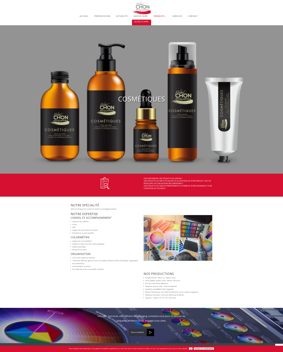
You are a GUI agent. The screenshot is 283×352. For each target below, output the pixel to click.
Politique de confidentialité (204, 348)
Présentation (102, 16)
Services (177, 16)
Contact (193, 16)
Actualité (122, 16)
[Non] (280, 349)
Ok (191, 348)
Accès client (141, 21)
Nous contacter (137, 332)
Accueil (84, 16)
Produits (159, 16)
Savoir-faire (141, 16)
